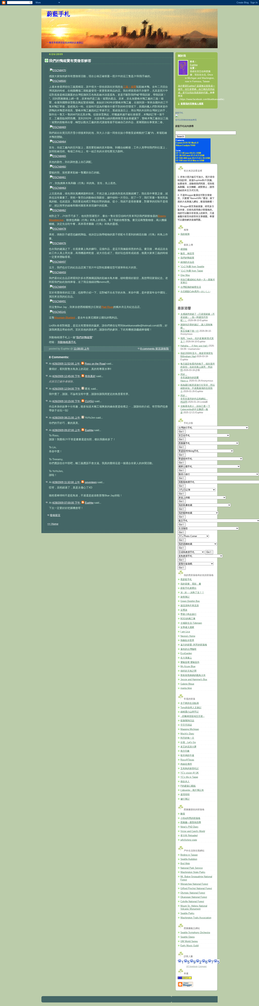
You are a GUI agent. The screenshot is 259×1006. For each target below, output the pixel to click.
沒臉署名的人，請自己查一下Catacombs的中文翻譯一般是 (195, 409)
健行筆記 (185, 799)
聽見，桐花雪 (187, 253)
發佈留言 (55, 515)
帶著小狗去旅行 (188, 614)
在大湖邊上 (186, 658)
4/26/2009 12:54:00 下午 (66, 388)
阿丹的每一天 (187, 738)
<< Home (52, 523)
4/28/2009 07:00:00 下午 (66, 502)
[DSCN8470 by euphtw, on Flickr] (58, 70)
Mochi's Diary (187, 733)
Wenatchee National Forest (194, 884)
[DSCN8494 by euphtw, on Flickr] (58, 286)
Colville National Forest (192, 901)
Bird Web (185, 863)
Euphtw (89, 430)
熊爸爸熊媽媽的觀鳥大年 (193, 675)
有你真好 (90, 376)
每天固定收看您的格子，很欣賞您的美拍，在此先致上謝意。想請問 (197, 367)
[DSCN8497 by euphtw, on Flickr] (58, 261)
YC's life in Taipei (189, 777)
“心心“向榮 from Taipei (191, 271)
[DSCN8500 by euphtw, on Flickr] (58, 80)
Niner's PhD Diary (189, 827)
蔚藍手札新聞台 (188, 588)
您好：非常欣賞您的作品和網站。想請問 (194, 398)
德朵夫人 (185, 781)
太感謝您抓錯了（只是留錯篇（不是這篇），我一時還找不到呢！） (197, 317)
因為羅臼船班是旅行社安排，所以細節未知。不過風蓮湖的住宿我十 (197, 388)
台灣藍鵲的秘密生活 (190, 287)
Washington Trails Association (195, 918)
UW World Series (189, 941)
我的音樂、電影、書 (190, 584)
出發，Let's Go (188, 742)
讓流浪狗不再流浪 (189, 605)
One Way (185, 275)
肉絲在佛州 (186, 764)
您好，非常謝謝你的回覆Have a (189, 377)
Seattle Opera (187, 937)
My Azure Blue (187, 666)
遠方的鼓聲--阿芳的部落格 (193, 645)
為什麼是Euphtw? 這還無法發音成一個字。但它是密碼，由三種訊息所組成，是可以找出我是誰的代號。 (196, 89)
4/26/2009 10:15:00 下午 (66, 401)
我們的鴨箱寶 (84, 337)
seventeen (91, 482)
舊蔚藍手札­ (186, 579)
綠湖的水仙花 (187, 262)
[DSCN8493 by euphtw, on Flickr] (58, 272)
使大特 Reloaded (189, 835)
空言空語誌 (186, 725)
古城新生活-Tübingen (191, 623)
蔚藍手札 (58, 14)
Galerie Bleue (187, 684)
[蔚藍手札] (176, 116)
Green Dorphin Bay (190, 601)
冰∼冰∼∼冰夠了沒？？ (192, 592)
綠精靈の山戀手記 (189, 712)
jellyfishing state (188, 840)
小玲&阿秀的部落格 (190, 818)
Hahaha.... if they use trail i (194, 346)
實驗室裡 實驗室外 (189, 662)
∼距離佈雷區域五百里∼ (192, 716)
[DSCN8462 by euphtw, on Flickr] (58, 210)
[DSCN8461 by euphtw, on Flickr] (58, 177)
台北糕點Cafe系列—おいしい (195, 291)
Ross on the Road (95, 363)
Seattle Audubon (188, 859)
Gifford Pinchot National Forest (196, 888)
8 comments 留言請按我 (154, 348)
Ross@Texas (187, 760)
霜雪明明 (185, 794)
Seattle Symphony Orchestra (195, 932)
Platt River (107, 306)
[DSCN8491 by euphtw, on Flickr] (58, 301)
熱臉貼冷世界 (187, 640)
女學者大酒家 (187, 627)
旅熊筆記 (185, 597)
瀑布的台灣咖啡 (188, 649)
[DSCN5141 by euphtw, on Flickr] (58, 311)
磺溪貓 (183, 249)
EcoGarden (186, 653)
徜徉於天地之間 (188, 671)
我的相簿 (185, 234)
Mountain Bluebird (64, 317)
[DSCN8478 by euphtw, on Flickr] (58, 228)
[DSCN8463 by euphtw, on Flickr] (58, 187)
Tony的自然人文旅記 (190, 707)
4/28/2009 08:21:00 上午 (66, 417)
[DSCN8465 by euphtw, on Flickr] (58, 156)
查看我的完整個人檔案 (192, 104)
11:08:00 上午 (81, 348)
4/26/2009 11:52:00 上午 (66, 363)
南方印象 (185, 751)
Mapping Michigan (189, 729)
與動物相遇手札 (67, 342)
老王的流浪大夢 (188, 747)
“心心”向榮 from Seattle (192, 266)
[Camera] (193, 162)
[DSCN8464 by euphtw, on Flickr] (58, 141)
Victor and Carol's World (192, 831)
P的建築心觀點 (188, 786)
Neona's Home (187, 636)
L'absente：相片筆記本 (192, 790)
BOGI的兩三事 (187, 618)
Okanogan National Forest (193, 897)
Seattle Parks (187, 913)
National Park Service (191, 868)
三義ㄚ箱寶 (129, 86)
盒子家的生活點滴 (189, 703)
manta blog (186, 688)
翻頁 (182, 814)
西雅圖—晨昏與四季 (190, 822)
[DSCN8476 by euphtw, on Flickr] (58, 243)
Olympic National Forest (192, 893)
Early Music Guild (189, 945)
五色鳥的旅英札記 (189, 768)
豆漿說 (183, 610)
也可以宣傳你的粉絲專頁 (186, 120)
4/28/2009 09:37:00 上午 (66, 430)
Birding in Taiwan (189, 855)
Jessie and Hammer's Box (193, 679)
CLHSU (89, 401)
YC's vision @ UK (189, 773)
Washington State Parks (192, 872)
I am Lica (185, 631)
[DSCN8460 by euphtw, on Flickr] (58, 166)
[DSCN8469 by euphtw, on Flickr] (58, 127)
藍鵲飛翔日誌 (187, 720)
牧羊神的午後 (187, 755)
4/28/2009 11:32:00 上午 (66, 482)
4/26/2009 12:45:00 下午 (66, 376)
